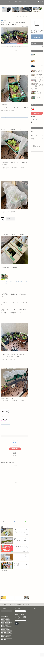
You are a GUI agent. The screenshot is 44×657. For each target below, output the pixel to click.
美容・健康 (37, 148)
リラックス (8, 629)
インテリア (20, 1)
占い (2, 632)
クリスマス (7, 622)
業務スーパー (3, 635)
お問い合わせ (11, 3)
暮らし (16, 1)
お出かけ (3, 619)
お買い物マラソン (8, 619)
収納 (5, 632)
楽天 (35, 142)
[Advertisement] (14, 59)
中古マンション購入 (27, 1)
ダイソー (3, 625)
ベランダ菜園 (12, 462)
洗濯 (10, 635)
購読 (17, 623)
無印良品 (3, 636)
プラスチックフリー (9, 626)
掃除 (37, 145)
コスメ (10, 622)
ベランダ (8, 462)
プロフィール (11, 1)
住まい (33, 1)
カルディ (3, 622)
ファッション (37, 144)
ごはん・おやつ (37, 139)
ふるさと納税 (3, 462)
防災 (5, 639)
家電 (10, 632)
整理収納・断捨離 (37, 146)
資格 (2, 639)
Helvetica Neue (3, 2)
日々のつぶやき (37, 135)
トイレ (6, 625)
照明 (6, 636)
